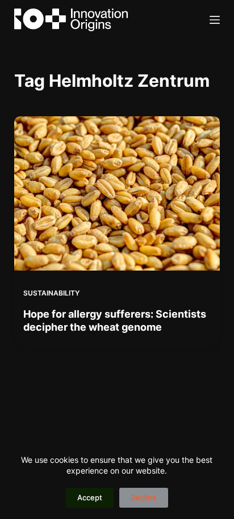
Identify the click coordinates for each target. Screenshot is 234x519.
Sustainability (51, 293)
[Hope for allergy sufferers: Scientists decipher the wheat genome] (117, 193)
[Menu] (215, 20)
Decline (144, 497)
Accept (89, 497)
